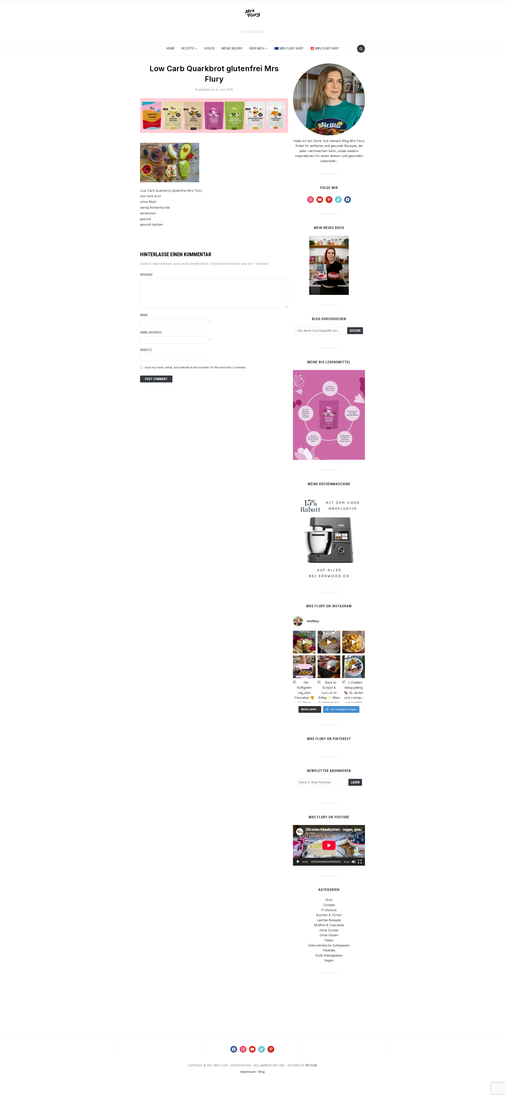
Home (170, 48)
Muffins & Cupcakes (329, 925)
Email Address (151, 332)
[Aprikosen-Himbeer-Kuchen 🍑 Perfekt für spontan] (329, 642)
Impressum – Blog (252, 1071)
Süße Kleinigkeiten (329, 955)
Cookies (329, 905)
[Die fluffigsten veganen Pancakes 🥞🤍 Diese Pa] (304, 691)
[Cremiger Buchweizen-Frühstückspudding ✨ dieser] (353, 666)
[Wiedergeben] (298, 862)
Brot (329, 900)
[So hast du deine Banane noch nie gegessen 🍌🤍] (353, 642)
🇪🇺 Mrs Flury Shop (288, 48)
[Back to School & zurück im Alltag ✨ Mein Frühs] (329, 691)
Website (146, 350)
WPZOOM (311, 1065)
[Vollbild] (360, 862)
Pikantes (329, 950)
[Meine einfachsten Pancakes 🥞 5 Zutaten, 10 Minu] (304, 642)
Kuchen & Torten (329, 915)
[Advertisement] (329, 1003)
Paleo (329, 940)
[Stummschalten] (353, 862)
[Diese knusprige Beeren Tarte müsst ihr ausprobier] (329, 666)
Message (146, 275)
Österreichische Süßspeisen (329, 945)
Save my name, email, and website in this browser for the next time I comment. (195, 367)
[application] (329, 845)
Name (144, 315)
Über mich (256, 48)
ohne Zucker (329, 930)
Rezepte (187, 48)
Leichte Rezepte (329, 920)
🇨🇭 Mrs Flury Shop (324, 48)
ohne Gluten (329, 935)
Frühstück (329, 910)
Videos (209, 48)
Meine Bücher (232, 48)
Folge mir (329, 188)
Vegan (329, 960)
